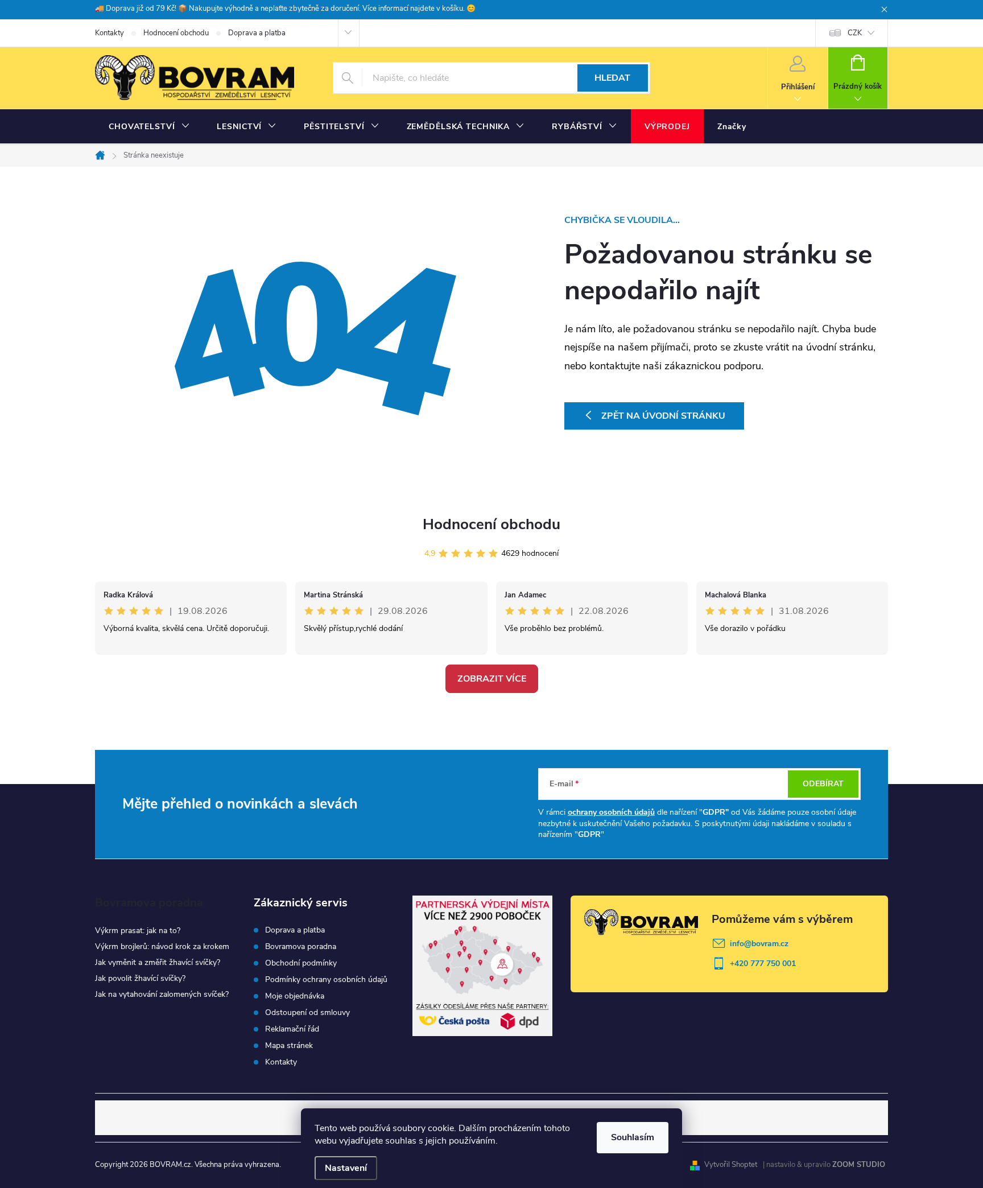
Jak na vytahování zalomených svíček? (162, 994)
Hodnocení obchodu (176, 33)
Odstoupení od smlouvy (307, 1012)
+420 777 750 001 (763, 963)
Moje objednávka (294, 996)
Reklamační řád (292, 1029)
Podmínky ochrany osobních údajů (326, 979)
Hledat (612, 78)
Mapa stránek (289, 1045)
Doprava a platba (257, 33)
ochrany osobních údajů (611, 812)
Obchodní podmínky (301, 963)
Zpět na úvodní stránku (663, 416)
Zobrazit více (491, 679)
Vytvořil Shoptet (730, 1165)
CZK (855, 33)
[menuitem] (149, 127)
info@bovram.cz (759, 943)
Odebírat (823, 783)
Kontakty (109, 33)
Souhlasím (632, 1137)
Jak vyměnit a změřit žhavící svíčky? (157, 962)
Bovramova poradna (300, 946)
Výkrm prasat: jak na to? (137, 930)
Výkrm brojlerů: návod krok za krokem (162, 946)
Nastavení (346, 1168)
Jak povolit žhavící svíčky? (140, 978)
